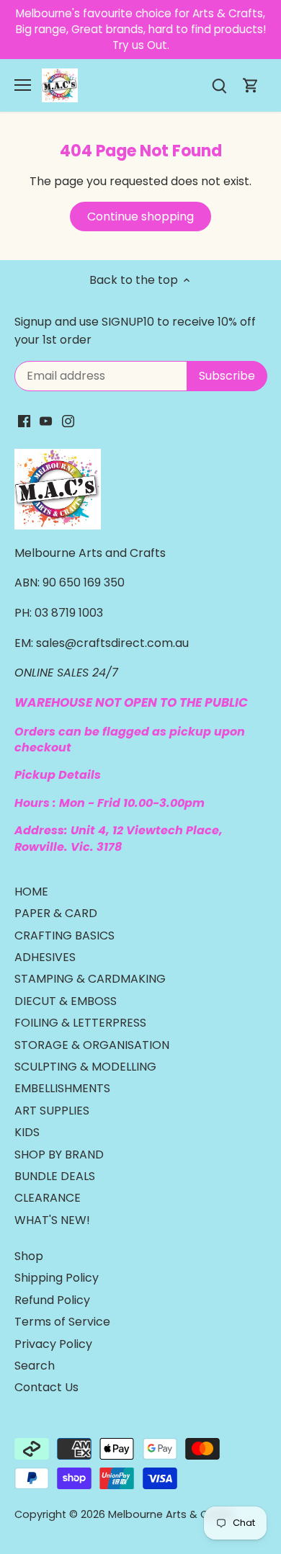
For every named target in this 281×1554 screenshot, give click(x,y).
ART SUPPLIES (51, 1110)
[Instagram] (68, 420)
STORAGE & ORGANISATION (91, 1045)
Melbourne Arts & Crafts (170, 1514)
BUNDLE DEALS (54, 1176)
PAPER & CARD (55, 913)
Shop (28, 1256)
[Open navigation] (22, 85)
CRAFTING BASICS (64, 935)
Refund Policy (52, 1300)
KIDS (27, 1132)
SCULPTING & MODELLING (85, 1066)
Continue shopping (140, 216)
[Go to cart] (250, 85)
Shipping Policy (56, 1277)
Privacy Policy (53, 1344)
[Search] (219, 85)
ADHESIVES (45, 957)
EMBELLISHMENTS (62, 1088)
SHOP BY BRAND (59, 1154)
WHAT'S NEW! (52, 1220)
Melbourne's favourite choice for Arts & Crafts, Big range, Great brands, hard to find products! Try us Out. (141, 29)
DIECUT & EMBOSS (65, 1001)
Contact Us (46, 1387)
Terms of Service (62, 1321)
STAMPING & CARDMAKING (90, 978)
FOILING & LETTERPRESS (80, 1022)
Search (34, 1365)
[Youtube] (46, 420)
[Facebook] (24, 420)
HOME (31, 891)
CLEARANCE (47, 1197)
